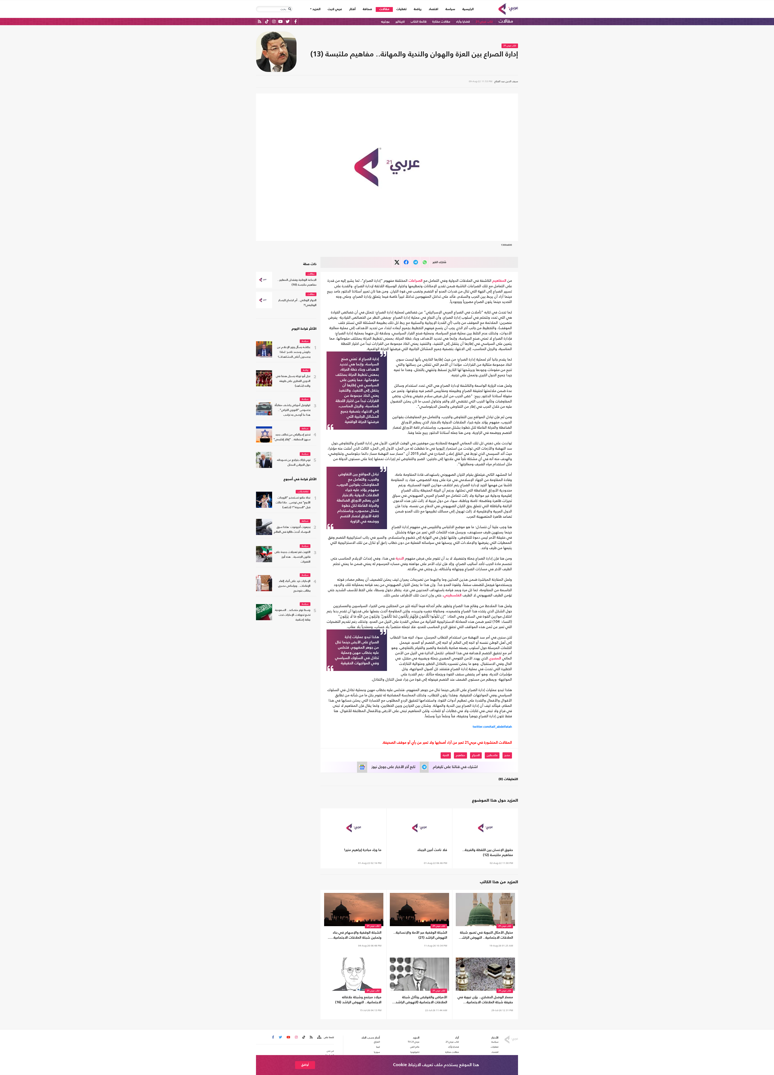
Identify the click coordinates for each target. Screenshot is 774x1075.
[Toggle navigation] (290, 9)
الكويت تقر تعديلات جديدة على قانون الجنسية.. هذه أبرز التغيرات (292, 557)
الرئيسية (466, 9)
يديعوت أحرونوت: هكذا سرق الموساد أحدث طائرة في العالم (292, 529)
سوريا (377, 1052)
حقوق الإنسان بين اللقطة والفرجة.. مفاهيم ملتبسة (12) (487, 852)
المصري (495, 658)
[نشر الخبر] (397, 262)
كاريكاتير (400, 21)
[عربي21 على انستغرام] (274, 21)
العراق (377, 1042)
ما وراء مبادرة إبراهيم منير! (362, 850)
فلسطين (492, 755)
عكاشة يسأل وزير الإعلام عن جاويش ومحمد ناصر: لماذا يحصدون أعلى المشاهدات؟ (293, 352)
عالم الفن (414, 1047)
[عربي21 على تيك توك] (266, 21)
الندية (400, 558)
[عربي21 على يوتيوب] (280, 21)
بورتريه (385, 21)
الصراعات (415, 281)
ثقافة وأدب (303, 492)
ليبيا (378, 1047)
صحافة (367, 9)
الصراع (476, 755)
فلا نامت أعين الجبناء (432, 850)
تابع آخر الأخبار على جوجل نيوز (393, 767)
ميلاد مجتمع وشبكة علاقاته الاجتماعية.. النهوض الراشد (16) (358, 1000)
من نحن (330, 1051)
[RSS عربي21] (259, 21)
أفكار (352, 9)
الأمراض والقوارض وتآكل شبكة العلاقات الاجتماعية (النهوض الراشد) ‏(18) (420, 1000)
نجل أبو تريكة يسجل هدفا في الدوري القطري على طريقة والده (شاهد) (293, 381)
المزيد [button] (316, 9)
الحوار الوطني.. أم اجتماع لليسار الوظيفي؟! (297, 303)
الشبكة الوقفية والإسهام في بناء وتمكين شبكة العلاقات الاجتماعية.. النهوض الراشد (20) (356, 935)
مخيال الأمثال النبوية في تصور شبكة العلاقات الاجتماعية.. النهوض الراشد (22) (486, 935)
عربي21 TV (413, 1042)
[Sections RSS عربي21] (319, 1037)
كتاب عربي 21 (484, 21)
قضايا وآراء (463, 21)
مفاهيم (460, 755)
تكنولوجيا (414, 1052)
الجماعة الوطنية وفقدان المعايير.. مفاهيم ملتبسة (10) (296, 282)
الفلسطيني (453, 595)
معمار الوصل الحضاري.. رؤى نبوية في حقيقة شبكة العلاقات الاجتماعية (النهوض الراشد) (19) (485, 1000)
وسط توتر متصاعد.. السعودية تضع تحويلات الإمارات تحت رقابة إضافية (292, 615)
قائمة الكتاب (419, 21)
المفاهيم (499, 281)
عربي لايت (335, 9)
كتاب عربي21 (452, 1042)
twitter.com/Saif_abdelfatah (492, 726)
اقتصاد (433, 9)
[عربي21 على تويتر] (288, 21)
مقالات (384, 9)
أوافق (305, 1064)
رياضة (417, 9)
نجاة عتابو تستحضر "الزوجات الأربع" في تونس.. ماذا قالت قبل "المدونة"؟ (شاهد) (293, 503)
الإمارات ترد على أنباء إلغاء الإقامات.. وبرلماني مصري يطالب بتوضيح (294, 586)
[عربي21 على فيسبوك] (295, 21)
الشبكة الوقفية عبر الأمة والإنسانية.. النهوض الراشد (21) (420, 935)
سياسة (450, 9)
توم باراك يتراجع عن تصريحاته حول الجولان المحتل (293, 462)
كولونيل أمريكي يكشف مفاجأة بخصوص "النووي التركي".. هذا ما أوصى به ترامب (292, 410)
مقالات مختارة (441, 21)
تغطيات (401, 9)
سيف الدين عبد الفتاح (506, 81)
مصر (507, 755)
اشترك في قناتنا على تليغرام (455, 767)
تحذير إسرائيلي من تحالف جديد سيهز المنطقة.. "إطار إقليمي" (292, 437)
